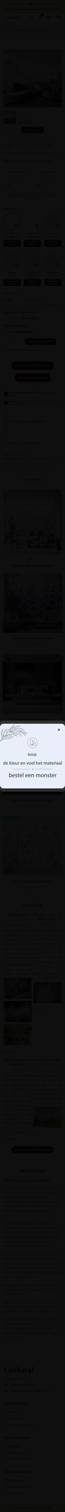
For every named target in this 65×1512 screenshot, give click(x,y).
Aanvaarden (32, 775)
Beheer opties (32, 784)
